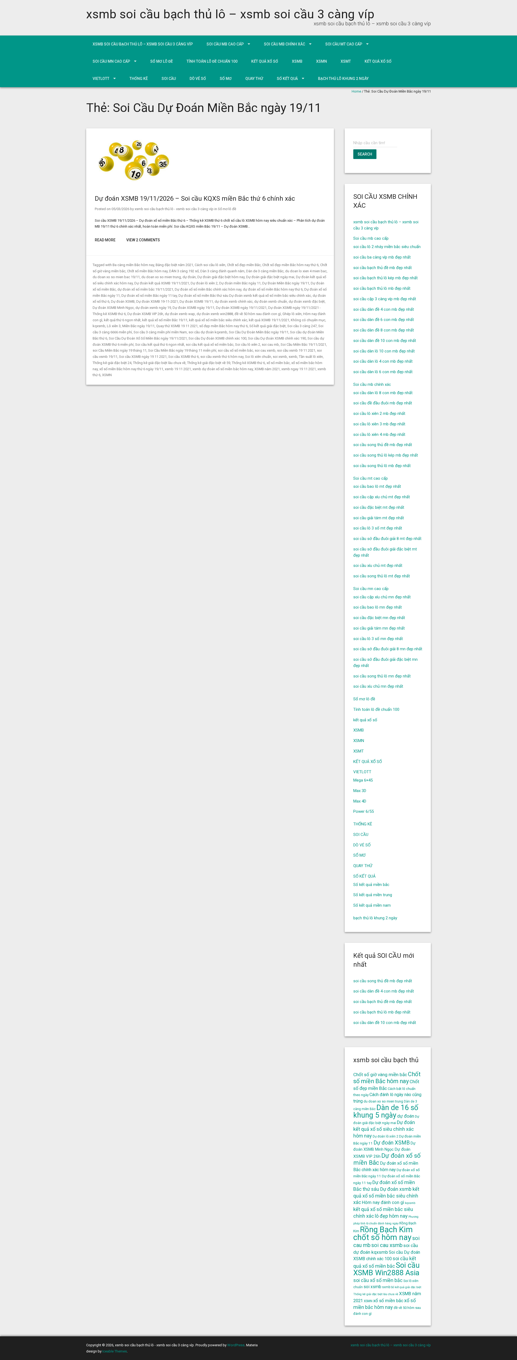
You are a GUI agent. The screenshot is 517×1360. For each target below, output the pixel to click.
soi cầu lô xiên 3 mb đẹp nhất (379, 424)
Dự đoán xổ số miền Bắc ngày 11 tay (149, 296)
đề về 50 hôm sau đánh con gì (258, 314)
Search (365, 154)
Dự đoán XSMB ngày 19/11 (193, 308)
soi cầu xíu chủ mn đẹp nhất (378, 686)
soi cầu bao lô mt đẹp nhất (377, 486)
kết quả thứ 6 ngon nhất (122, 320)
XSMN (321, 61)
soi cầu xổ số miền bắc (235, 350)
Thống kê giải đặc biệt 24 (112, 363)
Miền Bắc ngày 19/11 (138, 326)
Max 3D (359, 790)
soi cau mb (270, 344)
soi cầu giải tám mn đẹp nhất (379, 628)
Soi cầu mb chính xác (284, 44)
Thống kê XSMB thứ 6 (248, 363)
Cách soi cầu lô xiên (210, 265)
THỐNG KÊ (139, 78)
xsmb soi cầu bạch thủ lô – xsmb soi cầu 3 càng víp (230, 14)
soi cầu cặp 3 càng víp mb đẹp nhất (384, 298)
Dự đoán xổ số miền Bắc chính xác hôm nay (208, 289)
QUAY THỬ (254, 78)
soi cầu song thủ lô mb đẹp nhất (382, 465)
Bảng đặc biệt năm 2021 (174, 265)
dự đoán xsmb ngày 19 (153, 308)
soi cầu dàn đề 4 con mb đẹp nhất (383, 309)
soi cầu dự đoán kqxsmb (207, 332)
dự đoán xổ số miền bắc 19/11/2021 (145, 289)
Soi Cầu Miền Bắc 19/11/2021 (303, 344)
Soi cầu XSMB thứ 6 (183, 357)
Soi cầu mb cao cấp (225, 44)
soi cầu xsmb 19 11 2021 (296, 350)
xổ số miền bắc (278, 363)
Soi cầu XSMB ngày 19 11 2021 (143, 357)
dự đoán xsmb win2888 (215, 314)
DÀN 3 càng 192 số (184, 271)
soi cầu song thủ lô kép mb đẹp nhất (385, 455)
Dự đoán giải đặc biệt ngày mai (270, 277)
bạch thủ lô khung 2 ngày (343, 78)
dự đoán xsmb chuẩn (270, 301)
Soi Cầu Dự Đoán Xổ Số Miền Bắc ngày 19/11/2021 (148, 338)
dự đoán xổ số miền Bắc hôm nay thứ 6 (273, 289)
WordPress (235, 1345)
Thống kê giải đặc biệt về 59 (208, 363)
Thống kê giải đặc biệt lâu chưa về (159, 363)
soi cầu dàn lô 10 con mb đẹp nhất (384, 351)
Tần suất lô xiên (311, 357)
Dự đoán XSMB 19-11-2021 (157, 301)
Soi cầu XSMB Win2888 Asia (386, 1269)
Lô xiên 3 (114, 326)
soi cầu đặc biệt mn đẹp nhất (379, 617)
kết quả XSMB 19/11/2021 (269, 320)
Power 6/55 (363, 811)
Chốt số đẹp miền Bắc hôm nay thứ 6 (290, 265)
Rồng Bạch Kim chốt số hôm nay (383, 1233)
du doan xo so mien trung (161, 277)
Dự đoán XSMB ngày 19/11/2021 (241, 308)
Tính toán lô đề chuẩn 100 (212, 61)
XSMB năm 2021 (267, 369)
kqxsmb (99, 326)
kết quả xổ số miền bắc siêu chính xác (218, 320)
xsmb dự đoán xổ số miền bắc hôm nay (223, 369)
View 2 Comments (143, 240)
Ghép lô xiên (292, 314)
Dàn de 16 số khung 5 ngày (385, 1111)
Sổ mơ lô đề (161, 61)
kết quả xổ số (264, 61)
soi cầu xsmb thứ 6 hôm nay (221, 357)
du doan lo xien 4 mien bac (306, 271)
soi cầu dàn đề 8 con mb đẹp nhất (383, 330)
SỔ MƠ (226, 78)
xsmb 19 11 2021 (178, 369)
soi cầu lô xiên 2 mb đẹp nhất (379, 413)
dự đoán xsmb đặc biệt (307, 301)
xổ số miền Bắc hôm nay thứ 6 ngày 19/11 (131, 369)
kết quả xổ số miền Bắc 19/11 (164, 320)
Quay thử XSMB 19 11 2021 (177, 326)
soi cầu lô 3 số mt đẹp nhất (377, 528)
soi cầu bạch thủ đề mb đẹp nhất (382, 267)
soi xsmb (280, 357)
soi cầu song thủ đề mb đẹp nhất (382, 444)
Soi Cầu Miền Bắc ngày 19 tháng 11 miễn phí (182, 350)
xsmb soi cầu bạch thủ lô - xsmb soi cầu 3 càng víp (174, 209)
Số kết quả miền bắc (371, 884)
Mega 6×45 (363, 780)
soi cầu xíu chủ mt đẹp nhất (377, 565)
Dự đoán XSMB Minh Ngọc (113, 308)
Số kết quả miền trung (372, 894)
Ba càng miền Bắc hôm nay (133, 265)
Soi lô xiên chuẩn (258, 357)
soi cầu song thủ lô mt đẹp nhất (381, 576)
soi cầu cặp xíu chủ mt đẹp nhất (381, 496)
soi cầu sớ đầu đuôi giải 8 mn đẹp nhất (387, 649)
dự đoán (189, 277)
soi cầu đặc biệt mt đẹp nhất (378, 507)
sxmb (293, 357)
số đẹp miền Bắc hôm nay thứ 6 (223, 326)
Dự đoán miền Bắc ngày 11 (240, 283)
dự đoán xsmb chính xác (234, 301)
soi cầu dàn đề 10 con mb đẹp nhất (384, 340)
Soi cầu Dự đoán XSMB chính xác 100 (217, 338)
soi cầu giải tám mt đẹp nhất (378, 517)
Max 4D (359, 801)
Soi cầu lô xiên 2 (247, 344)
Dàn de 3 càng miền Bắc (265, 271)
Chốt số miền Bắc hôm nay (147, 271)
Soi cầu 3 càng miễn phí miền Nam (160, 332)
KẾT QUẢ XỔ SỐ (378, 61)
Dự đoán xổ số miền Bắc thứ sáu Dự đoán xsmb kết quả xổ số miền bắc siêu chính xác (245, 296)
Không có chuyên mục (308, 320)
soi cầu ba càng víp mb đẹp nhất (382, 257)
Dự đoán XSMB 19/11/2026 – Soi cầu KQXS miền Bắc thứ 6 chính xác (195, 198)
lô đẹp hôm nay (391, 1216)
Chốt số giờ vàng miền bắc (380, 1074)
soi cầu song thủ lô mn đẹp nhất (382, 676)
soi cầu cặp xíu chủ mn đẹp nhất (382, 597)
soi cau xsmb (265, 350)
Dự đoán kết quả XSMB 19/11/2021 (161, 283)
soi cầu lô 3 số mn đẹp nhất (378, 638)
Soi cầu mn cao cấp (111, 61)
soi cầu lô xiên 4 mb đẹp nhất (379, 434)
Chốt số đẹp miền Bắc (244, 265)
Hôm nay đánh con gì (383, 1202)
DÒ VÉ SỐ (198, 78)
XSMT (346, 61)
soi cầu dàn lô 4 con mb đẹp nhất (383, 361)
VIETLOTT (101, 78)
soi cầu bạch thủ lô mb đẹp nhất (381, 288)
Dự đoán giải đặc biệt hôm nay (220, 277)
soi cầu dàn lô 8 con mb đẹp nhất (383, 392)
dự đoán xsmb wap (180, 314)
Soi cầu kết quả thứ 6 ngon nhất (159, 344)
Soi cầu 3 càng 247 (302, 326)
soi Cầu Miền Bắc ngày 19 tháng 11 (119, 350)
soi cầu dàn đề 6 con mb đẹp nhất (383, 319)
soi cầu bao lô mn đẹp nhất (377, 607)
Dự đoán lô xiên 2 (204, 283)
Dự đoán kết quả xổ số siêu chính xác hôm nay (384, 1129)
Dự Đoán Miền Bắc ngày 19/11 (285, 283)
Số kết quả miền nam (372, 905)
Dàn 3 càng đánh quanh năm (222, 271)
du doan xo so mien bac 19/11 (116, 277)
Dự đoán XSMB (123, 301)
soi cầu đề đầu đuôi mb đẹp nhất (382, 403)
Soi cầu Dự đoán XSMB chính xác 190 (277, 338)
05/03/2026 (120, 209)
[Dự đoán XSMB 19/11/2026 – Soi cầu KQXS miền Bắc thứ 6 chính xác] (134, 183)
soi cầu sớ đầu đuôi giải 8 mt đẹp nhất (387, 538)
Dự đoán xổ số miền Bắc (387, 1159)
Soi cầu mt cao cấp (343, 44)
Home (356, 91)
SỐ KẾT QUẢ (287, 78)
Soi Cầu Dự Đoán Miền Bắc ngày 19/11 (258, 332)
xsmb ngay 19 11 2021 (298, 369)
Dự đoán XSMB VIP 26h (145, 314)
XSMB (297, 61)
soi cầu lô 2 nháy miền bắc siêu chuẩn (387, 246)
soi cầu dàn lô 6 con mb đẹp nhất (383, 371)
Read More (105, 240)
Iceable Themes (114, 1351)
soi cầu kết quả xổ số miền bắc (209, 344)
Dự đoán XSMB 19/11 (196, 301)
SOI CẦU (169, 78)
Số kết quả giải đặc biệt (267, 326)
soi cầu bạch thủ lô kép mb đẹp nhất (385, 277)
